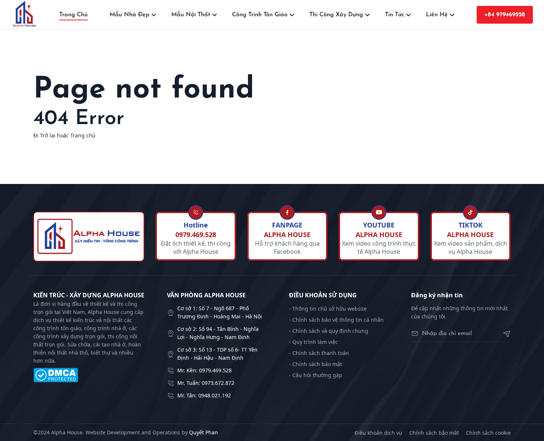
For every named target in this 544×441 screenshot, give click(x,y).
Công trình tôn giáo (260, 15)
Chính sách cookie (488, 432)
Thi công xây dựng (336, 15)
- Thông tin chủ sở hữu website (328, 308)
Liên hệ (437, 15)
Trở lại (48, 135)
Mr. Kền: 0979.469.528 (204, 370)
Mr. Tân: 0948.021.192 (204, 395)
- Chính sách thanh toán (319, 352)
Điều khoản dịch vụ (378, 432)
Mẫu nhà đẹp (130, 15)
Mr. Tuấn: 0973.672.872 (205, 382)
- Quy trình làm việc (313, 341)
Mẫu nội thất (190, 15)
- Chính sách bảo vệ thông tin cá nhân (336, 319)
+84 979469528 (504, 15)
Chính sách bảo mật (434, 432)
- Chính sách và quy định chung (328, 330)
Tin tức (394, 15)
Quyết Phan (203, 432)
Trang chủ (73, 15)
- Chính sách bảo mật (315, 364)
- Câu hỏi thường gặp (315, 375)
